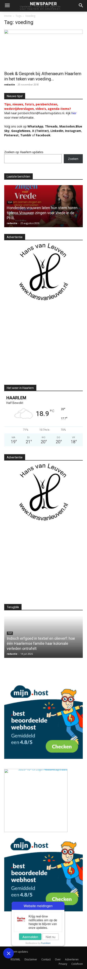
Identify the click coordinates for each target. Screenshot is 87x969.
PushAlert (45, 943)
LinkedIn (56, 131)
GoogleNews (20, 131)
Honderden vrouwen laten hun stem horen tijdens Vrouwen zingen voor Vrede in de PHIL (42, 213)
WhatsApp (35, 126)
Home (8, 16)
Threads (51, 126)
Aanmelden (30, 936)
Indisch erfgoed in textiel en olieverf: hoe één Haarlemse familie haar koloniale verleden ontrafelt (41, 643)
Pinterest (11, 135)
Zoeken (73, 159)
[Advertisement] (39, 346)
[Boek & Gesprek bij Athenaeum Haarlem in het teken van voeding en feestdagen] (43, 49)
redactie (9, 84)
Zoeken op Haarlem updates (23, 152)
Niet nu (50, 936)
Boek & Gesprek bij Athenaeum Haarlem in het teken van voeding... (42, 76)
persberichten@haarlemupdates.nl (41, 113)
